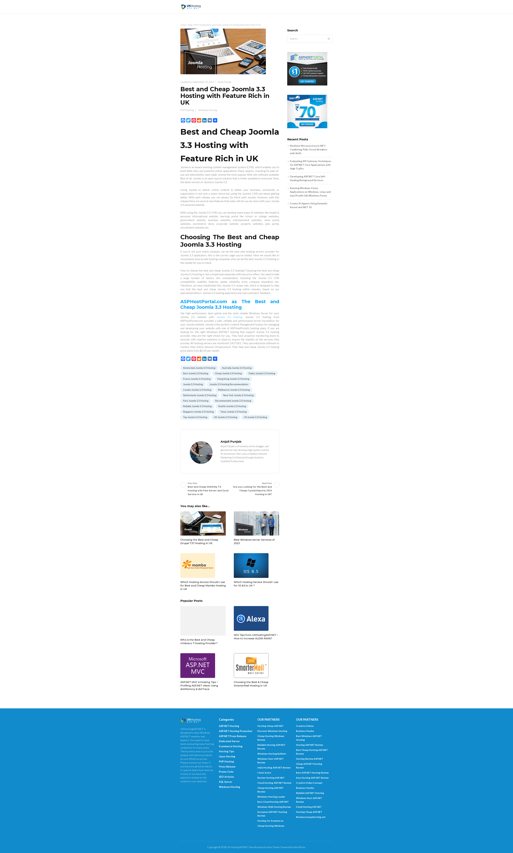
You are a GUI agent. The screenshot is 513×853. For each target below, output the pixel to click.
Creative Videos (305, 726)
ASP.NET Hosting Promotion (235, 731)
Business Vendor (305, 731)
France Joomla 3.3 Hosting (197, 378)
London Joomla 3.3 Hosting (197, 389)
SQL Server (225, 781)
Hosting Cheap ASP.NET (270, 726)
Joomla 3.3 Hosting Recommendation (228, 384)
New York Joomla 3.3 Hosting (238, 395)
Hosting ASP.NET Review (309, 745)
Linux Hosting (227, 756)
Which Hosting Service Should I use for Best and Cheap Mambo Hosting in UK (203, 586)
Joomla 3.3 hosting (229, 317)
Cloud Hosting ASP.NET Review (274, 783)
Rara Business (256, 847)
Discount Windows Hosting (272, 731)
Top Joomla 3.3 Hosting (195, 417)
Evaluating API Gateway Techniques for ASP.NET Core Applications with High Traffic (310, 165)
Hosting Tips (226, 751)
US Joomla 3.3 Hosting (255, 417)
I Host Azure (264, 772)
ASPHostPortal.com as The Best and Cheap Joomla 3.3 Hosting (229, 304)
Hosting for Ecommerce (270, 820)
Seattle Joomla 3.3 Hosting (232, 406)
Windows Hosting (207, 110)
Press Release (227, 766)
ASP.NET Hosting (229, 726)
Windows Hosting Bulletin (271, 753)
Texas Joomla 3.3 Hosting (233, 411)
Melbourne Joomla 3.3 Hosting (234, 389)
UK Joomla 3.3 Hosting (225, 417)
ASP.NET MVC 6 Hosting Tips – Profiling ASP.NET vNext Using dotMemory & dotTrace (199, 686)
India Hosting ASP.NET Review (273, 767)
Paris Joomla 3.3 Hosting (195, 400)
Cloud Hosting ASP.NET (309, 807)
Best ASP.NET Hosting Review (312, 772)
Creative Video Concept (309, 783)
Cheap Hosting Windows (270, 826)
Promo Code (226, 771)
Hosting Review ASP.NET (309, 759)
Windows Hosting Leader (271, 796)
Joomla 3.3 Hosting (193, 384)
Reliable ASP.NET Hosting (310, 793)
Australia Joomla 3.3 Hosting (237, 367)
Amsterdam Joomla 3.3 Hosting (199, 367)
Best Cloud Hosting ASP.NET (273, 802)
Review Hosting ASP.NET (271, 777)
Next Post (252, 489)
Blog (190, 25)
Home (183, 25)
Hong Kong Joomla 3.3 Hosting (233, 378)
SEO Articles (226, 776)
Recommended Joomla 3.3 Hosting (233, 400)
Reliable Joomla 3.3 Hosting (197, 406)
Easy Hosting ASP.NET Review (312, 777)
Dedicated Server (229, 741)
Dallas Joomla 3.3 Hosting (261, 373)
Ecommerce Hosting (231, 746)
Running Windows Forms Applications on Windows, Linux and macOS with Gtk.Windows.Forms (310, 192)
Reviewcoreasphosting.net (310, 817)
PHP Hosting (200, 25)
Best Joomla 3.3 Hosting (195, 373)
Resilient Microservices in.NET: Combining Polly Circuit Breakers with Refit (308, 149)
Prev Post (208, 489)
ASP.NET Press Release (232, 736)
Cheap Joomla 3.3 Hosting (228, 373)
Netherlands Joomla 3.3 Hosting (199, 395)
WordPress (299, 847)
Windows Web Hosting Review (274, 807)
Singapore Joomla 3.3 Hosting (198, 411)
